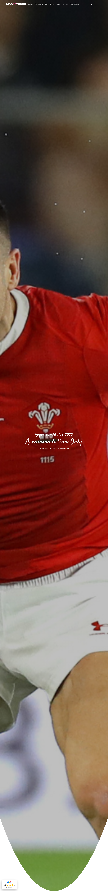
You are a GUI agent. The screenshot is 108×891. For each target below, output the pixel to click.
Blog (58, 4)
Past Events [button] (39, 4)
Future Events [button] (49, 4)
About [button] (30, 4)
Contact (65, 4)
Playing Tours (74, 4)
